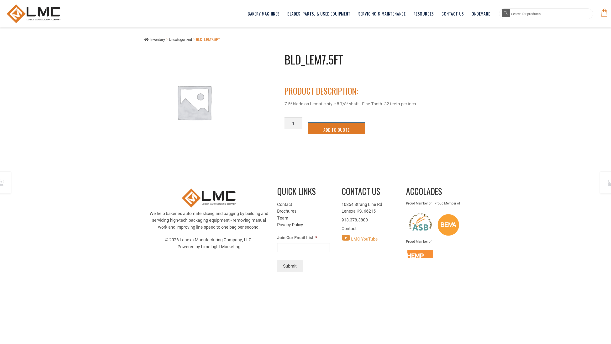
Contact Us (453, 14)
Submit (290, 266)
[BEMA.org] (448, 225)
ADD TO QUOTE (336, 130)
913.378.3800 (355, 220)
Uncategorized (180, 39)
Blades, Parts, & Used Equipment (319, 14)
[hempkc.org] (420, 254)
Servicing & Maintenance (382, 14)
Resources (423, 14)
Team (282, 218)
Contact (284, 204)
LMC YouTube (364, 239)
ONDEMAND (481, 14)
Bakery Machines (264, 14)
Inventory (157, 39)
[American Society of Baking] (420, 222)
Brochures (286, 211)
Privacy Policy (290, 224)
